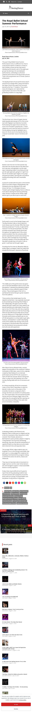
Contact (20, 2)
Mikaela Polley (18, 496)
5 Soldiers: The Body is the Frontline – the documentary (15, 687)
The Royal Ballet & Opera (20, 501)
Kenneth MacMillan (8, 496)
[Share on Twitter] (7, 483)
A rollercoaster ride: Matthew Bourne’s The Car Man (14, 661)
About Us (13, 2)
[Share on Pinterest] (10, 483)
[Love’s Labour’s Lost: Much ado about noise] (5, 632)
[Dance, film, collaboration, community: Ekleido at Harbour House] (5, 553)
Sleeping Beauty (7, 501)
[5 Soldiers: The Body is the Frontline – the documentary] (5, 684)
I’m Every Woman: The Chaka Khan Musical (12, 622)
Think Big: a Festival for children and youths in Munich (14, 674)
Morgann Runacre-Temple (10, 498)
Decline (16, 709)
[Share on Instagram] (19, 483)
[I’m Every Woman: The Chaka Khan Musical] (5, 619)
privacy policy (22, 700)
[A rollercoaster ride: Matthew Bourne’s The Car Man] (5, 658)
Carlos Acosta (6, 494)
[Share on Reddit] (13, 483)
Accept (16, 704)
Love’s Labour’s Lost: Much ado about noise (12, 634)
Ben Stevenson (24, 491)
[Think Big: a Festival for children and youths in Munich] (5, 671)
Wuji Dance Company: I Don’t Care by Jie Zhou (12, 609)
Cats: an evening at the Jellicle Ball (10, 596)
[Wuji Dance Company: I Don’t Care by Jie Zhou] (5, 606)
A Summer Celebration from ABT (15, 529)
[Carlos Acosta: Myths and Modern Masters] (5, 581)
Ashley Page (8, 491)
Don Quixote (23, 494)
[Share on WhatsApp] (22, 483)
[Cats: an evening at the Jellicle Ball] (5, 594)
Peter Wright (22, 498)
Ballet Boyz (15, 491)
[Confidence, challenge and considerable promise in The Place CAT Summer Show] (5, 567)
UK (11, 488)
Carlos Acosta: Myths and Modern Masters (12, 584)
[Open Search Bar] (28, 13)
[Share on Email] (25, 483)
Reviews (7, 488)
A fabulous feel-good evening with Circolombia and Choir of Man (15, 515)
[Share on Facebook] (4, 483)
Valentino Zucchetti (22, 503)
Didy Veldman (15, 494)
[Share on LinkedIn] (16, 483)
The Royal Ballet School (9, 503)
